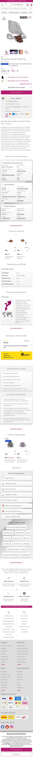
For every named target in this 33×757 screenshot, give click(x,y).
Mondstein (20, 688)
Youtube (7, 727)
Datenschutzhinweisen (16, 746)
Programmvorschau (24, 626)
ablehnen (7, 743)
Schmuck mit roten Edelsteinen (11, 555)
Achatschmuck (21, 646)
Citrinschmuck (21, 656)
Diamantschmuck (22, 659)
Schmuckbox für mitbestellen (18, 77)
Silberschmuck (17, 538)
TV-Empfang (8, 626)
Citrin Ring (4, 680)
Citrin (18, 682)
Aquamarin (20, 677)
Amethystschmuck (22, 648)
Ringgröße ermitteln (8, 637)
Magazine (24, 624)
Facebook (2, 727)
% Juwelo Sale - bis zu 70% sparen (21, 544)
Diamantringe (5, 659)
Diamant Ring (5, 682)
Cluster (4, 179)
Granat (4, 189)
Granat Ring (6, 544)
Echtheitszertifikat (8, 618)
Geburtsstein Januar (13, 549)
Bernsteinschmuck (22, 654)
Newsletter (24, 629)
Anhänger (3, 648)
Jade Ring (4, 688)
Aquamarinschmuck (22, 651)
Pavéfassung (21, 197)
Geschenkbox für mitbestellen (18, 81)
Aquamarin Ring (5, 677)
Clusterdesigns (26, 555)
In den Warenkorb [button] (16, 92)
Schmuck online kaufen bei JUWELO (16, 527)
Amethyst (19, 674)
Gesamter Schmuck (6, 646)
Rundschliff (20, 214)
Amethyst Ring (5, 674)
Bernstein (19, 680)
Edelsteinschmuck (14, 13)
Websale (23, 549)
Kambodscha (21, 218)
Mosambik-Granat (22, 189)
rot (3, 201)
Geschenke (24, 13)
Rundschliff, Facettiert (9, 197)
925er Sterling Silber (8, 175)
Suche (30, 8)
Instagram (11, 727)
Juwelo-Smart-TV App (8, 629)
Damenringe (7, 538)
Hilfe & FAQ (8, 635)
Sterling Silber (21, 171)
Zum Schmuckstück (15, 226)
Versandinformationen (8, 632)
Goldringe (3, 662)
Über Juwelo (24, 616)
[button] (2, 4)
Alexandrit (20, 672)
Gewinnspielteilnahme (8, 624)
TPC (18, 179)
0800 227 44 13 (8, 601)
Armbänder (4, 651)
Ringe (28, 533)
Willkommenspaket (8, 621)
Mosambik (20, 201)
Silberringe (26, 538)
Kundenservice (8, 616)
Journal (23, 632)
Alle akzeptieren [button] (16, 750)
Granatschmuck (20, 533)
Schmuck (4, 13)
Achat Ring (4, 672)
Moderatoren (24, 618)
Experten (24, 621)
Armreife (3, 654)
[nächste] (29, 248)
